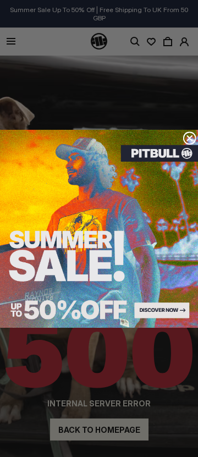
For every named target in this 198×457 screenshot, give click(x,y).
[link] (99, 229)
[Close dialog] (189, 138)
